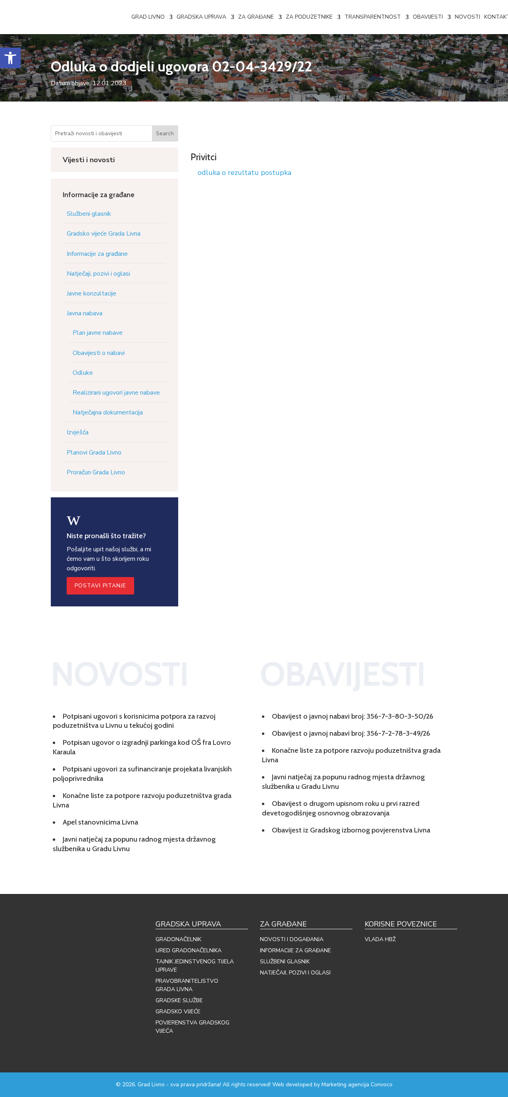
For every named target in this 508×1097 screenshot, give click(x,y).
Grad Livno (148, 17)
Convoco (382, 1084)
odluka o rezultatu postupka (244, 172)
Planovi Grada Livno (94, 452)
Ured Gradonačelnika (188, 950)
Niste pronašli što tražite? (106, 535)
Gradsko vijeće (178, 1011)
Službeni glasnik (89, 213)
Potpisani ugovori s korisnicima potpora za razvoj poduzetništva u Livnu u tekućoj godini (134, 721)
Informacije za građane (97, 253)
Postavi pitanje (100, 585)
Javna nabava (84, 313)
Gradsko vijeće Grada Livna (103, 233)
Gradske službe (179, 1000)
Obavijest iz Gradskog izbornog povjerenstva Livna (351, 830)
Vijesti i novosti (89, 160)
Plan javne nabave (98, 332)
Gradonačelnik (178, 939)
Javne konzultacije (91, 293)
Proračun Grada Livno (96, 472)
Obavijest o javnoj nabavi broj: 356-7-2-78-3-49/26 (351, 733)
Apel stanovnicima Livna (100, 822)
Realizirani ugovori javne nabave (116, 392)
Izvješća (78, 432)
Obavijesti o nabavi (99, 353)
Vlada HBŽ (380, 939)
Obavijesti (428, 17)
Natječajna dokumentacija (108, 412)
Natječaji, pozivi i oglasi (98, 273)
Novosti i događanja (291, 939)
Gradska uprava (201, 17)
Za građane (256, 17)
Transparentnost (372, 17)
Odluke (83, 372)
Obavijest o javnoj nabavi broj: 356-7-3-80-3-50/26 (352, 716)
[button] (10, 58)
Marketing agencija (345, 1084)
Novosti (467, 17)
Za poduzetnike (309, 17)
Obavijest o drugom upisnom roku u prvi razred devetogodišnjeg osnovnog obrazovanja (340, 808)
